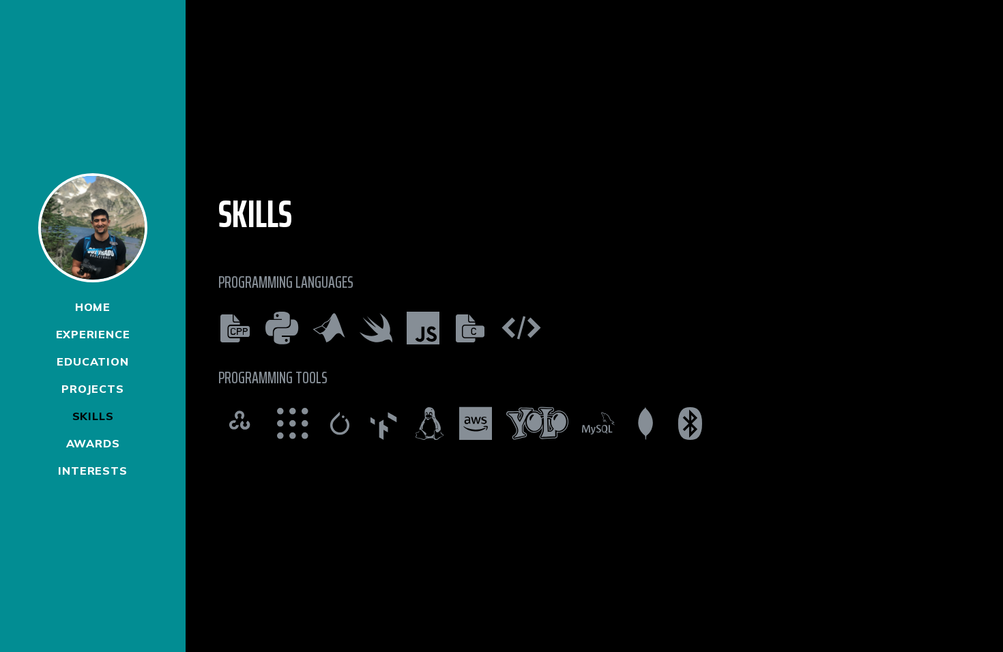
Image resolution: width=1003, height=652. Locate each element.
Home (93, 307)
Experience (93, 334)
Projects (92, 389)
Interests (92, 470)
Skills (93, 416)
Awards (93, 443)
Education (92, 361)
